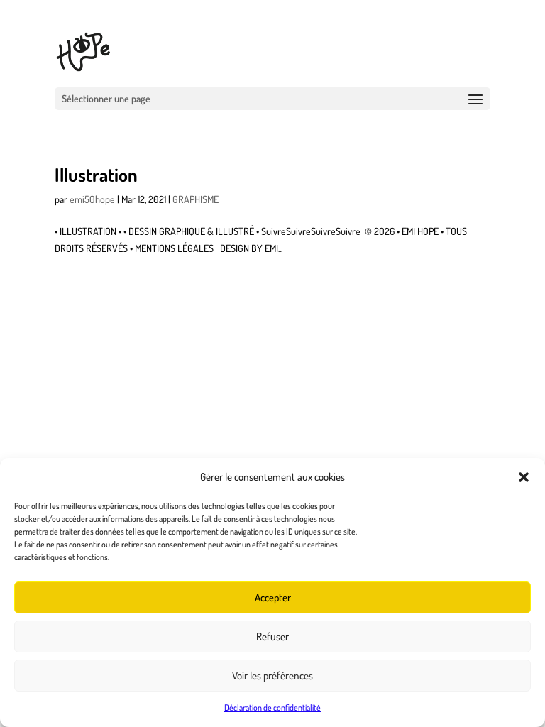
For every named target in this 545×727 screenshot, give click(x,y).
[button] (524, 477)
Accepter (273, 597)
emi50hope (92, 199)
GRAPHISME (195, 199)
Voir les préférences (272, 675)
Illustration (96, 174)
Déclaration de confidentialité (272, 707)
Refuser (272, 636)
